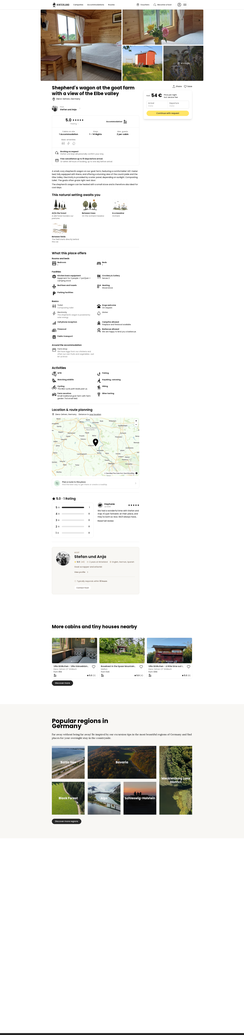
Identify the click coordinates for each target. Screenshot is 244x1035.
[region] (74, 650)
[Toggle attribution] (136, 473)
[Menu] (182, 5)
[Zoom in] (136, 421)
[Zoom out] (136, 424)
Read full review (106, 520)
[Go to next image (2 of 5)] (94, 650)
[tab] (71, 661)
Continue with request (167, 113)
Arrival (151, 103)
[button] (95, 443)
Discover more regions (66, 821)
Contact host (82, 587)
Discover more (62, 683)
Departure (174, 103)
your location (95, 414)
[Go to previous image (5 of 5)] (55, 650)
